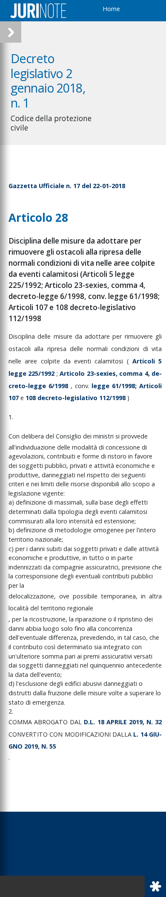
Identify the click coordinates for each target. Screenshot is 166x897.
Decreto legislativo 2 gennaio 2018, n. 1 (48, 80)
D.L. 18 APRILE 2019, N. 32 (123, 722)
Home (111, 9)
